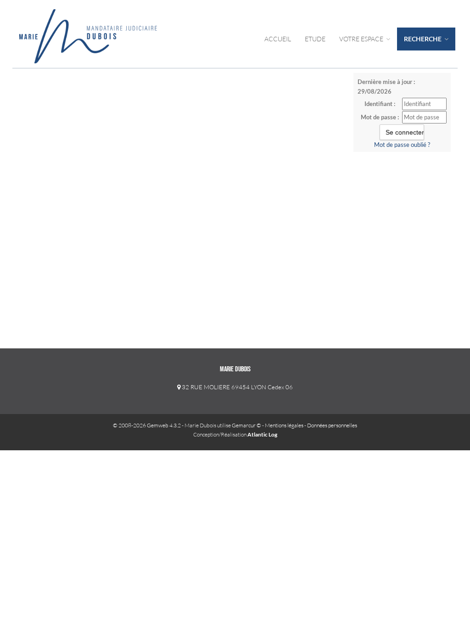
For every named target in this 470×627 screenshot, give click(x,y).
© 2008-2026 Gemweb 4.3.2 (147, 425)
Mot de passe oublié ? (402, 144)
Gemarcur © (246, 425)
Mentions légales (284, 425)
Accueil (277, 39)
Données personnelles (332, 425)
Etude (315, 39)
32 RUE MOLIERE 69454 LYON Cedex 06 (236, 387)
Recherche (423, 39)
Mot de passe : (380, 117)
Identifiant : (379, 103)
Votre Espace (362, 39)
